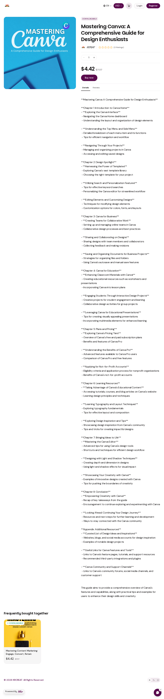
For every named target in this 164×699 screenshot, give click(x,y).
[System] (158, 680)
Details (85, 87)
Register (153, 5)
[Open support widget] (157, 692)
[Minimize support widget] (160, 689)
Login (139, 5)
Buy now (89, 77)
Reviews (96, 87)
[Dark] (154, 680)
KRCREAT (90, 47)
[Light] (150, 680)
